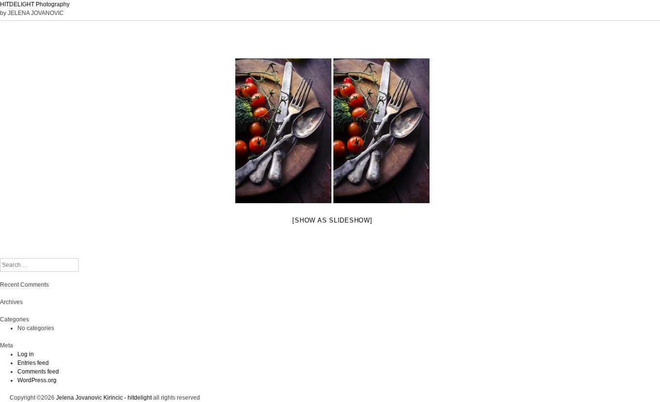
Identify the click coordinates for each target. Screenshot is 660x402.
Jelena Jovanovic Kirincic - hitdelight (104, 397)
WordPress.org (37, 380)
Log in (25, 354)
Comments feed (38, 371)
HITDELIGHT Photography (35, 4)
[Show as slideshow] (332, 220)
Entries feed (33, 363)
